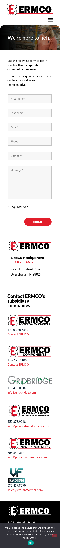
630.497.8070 (17, 485)
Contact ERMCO (18, 334)
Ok (30, 543)
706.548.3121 (17, 453)
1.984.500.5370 (18, 388)
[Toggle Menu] (50, 19)
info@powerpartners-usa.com (27, 457)
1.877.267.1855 (18, 360)
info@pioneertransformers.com (28, 426)
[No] (55, 535)
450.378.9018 (17, 421)
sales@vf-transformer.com (25, 490)
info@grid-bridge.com (22, 392)
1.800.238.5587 (22, 262)
